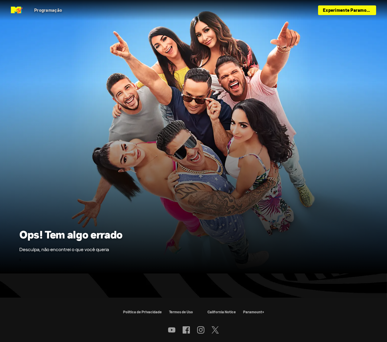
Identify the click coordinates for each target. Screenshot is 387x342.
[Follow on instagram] (200, 330)
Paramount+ (253, 312)
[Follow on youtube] (171, 330)
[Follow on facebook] (186, 330)
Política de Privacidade (142, 312)
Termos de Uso (181, 312)
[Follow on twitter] (215, 330)
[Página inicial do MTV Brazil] (17, 10)
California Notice (221, 312)
